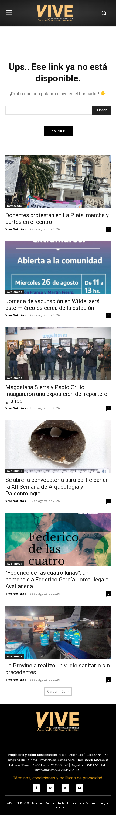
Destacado (14, 206)
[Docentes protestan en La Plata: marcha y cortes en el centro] (58, 181)
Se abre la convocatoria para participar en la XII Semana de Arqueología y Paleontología (57, 487)
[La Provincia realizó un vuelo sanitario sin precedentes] (58, 632)
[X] (65, 788)
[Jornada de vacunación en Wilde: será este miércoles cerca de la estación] (58, 267)
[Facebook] (36, 788)
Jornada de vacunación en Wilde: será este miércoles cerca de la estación (52, 304)
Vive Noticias (15, 229)
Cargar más (56, 691)
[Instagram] (50, 788)
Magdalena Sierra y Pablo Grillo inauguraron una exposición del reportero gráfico (56, 394)
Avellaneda (14, 292)
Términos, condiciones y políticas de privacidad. (58, 778)
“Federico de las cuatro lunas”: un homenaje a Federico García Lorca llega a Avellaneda (56, 579)
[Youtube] (80, 788)
